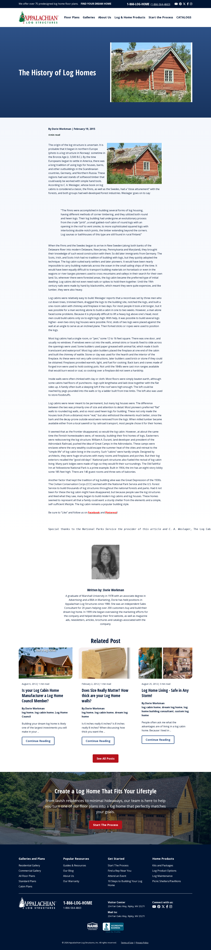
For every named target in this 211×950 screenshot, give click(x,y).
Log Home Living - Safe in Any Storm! (165, 693)
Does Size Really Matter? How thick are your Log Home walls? (105, 696)
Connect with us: (162, 902)
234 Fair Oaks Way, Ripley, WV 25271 (126, 906)
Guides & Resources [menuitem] (74, 865)
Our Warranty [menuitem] (71, 881)
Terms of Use (127, 942)
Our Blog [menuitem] (68, 870)
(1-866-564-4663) (160, 4)
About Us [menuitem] (104, 17)
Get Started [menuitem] (116, 858)
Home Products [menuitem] (163, 858)
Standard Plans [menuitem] (27, 881)
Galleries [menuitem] (89, 17)
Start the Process (105, 825)
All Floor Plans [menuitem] (27, 876)
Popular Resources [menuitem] (76, 858)
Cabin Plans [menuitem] (25, 886)
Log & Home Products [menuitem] (129, 17)
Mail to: (112, 912)
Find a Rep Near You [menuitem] (119, 870)
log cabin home (44, 712)
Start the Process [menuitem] (161, 17)
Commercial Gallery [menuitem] (30, 870)
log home (28, 712)
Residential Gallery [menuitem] (29, 865)
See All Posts (105, 758)
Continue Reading (38, 741)
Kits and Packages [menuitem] (162, 865)
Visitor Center (116, 902)
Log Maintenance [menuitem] (162, 876)
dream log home (172, 707)
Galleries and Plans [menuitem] (32, 858)
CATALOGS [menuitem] (183, 17)
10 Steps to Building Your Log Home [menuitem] (125, 883)
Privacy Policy (142, 942)
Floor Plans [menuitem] (71, 17)
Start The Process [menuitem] (118, 865)
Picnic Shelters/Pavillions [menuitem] (166, 881)
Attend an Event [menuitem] (117, 876)
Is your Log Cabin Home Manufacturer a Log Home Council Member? (42, 696)
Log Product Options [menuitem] (164, 870)
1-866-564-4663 (72, 908)
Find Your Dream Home (96, 3)
